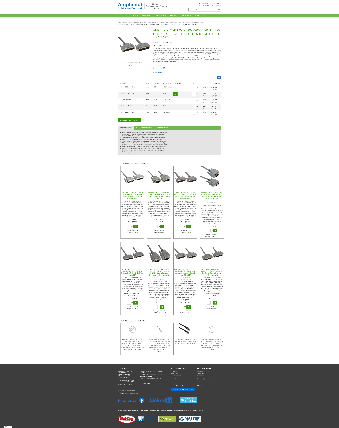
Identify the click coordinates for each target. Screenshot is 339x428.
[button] (216, 5)
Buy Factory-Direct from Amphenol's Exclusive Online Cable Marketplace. (138, 22)
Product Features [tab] (126, 128)
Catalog (162, 22)
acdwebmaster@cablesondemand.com (150, 378)
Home (135, 16)
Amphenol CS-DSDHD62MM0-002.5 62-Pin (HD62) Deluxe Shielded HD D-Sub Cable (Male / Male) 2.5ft (132, 272)
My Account (174, 371)
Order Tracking (175, 373)
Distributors (200, 16)
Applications (160, 16)
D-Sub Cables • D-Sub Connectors (175, 22)
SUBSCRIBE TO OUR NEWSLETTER (183, 389)
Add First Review (158, 72)
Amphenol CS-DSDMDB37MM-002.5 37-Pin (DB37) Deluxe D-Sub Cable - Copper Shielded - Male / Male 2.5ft (212, 272)
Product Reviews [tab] (162, 128)
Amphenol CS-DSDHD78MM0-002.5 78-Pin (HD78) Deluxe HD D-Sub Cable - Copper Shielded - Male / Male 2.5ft (185, 195)
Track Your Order (204, 5)
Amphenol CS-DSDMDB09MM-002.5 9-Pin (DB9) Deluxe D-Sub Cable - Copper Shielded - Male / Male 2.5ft (159, 195)
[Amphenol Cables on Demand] (130, 6)
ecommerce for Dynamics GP (132, 393)
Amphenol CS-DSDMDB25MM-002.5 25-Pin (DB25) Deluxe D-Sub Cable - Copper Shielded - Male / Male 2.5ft (132, 195)
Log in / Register (204, 3)
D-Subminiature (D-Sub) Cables (195, 22)
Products (146, 16)
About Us (173, 16)
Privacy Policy (201, 379)
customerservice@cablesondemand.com (151, 374)
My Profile (173, 377)
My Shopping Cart (176, 375)
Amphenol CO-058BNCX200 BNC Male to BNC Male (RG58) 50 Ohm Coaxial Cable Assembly (185, 341)
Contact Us (186, 16)
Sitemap (199, 385)
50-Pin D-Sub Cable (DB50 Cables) (127, 24)
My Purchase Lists (176, 379)
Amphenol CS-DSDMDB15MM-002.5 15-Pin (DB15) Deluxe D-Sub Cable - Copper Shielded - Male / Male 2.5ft (212, 195)
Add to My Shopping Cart (129, 120)
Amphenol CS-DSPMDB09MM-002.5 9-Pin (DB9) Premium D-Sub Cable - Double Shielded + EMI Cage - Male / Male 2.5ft (159, 272)
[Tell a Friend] (219, 77)
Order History (215, 3)
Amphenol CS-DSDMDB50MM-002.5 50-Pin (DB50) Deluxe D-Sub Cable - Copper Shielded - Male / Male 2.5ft (185, 272)
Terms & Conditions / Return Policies (207, 377)
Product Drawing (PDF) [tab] (144, 128)
